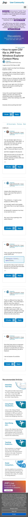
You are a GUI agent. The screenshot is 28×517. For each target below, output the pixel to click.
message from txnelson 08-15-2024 (17, 185)
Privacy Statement (20, 497)
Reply (17, 114)
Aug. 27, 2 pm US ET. (14, 29)
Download (6, 11)
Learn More (8, 490)
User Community (17, 2)
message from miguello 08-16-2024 (17, 339)
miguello (8, 61)
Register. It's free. (19, 20)
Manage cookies (14, 508)
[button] (1, 49)
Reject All (14, 511)
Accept (14, 514)
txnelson (12, 131)
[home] (4, 2)
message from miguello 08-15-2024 (17, 134)
